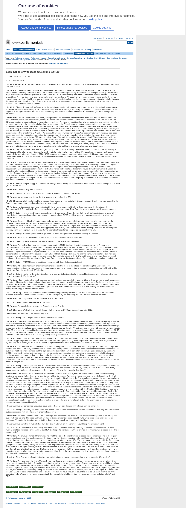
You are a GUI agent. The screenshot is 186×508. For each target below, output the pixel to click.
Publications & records (84, 54)
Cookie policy (90, 503)
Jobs (50, 503)
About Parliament (63, 49)
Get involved (77, 49)
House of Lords (30, 54)
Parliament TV (100, 54)
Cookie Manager (101, 503)
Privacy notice (81, 503)
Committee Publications (74, 58)
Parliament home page (22, 58)
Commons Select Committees (117, 58)
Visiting (88, 49)
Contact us (129, 38)
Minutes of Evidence (58, 63)
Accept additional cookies (36, 27)
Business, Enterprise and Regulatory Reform (20, 59)
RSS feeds (119, 38)
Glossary (17, 503)
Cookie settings (102, 27)
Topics (117, 54)
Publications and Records (56, 58)
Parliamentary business (24, 49)
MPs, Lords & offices (45, 49)
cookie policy (94, 19)
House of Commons (14, 54)
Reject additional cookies (72, 27)
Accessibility (98, 38)
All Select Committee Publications (94, 58)
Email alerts (109, 38)
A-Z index (8, 503)
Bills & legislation (55, 54)
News (110, 54)
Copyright (71, 503)
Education (97, 49)
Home (9, 49)
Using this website (60, 503)
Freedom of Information (39, 503)
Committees (68, 54)
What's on (42, 54)
